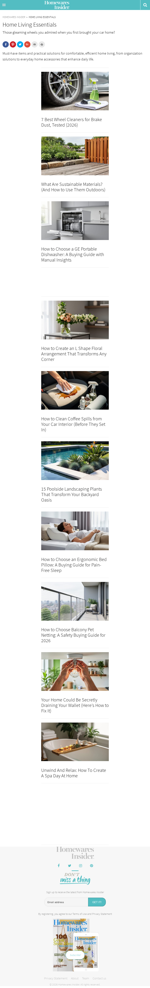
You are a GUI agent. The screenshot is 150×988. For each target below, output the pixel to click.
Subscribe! (75, 955)
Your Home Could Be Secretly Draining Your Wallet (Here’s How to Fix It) (75, 705)
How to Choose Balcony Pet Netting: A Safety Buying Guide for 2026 (73, 635)
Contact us (99, 978)
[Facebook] (59, 866)
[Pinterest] (91, 866)
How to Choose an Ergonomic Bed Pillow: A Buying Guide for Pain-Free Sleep (74, 564)
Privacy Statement (102, 914)
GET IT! (97, 902)
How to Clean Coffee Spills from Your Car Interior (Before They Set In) (73, 424)
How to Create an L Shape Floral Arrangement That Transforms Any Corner (73, 353)
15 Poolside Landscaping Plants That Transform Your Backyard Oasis (71, 494)
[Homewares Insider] (75, 853)
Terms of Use (79, 914)
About (75, 978)
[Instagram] (80, 866)
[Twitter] (69, 866)
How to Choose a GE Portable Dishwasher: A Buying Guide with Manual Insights (72, 254)
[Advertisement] (75, 814)
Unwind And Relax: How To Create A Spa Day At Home (73, 773)
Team (85, 978)
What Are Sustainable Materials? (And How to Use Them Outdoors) (73, 187)
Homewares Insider (56, 5)
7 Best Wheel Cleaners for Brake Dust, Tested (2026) (71, 122)
